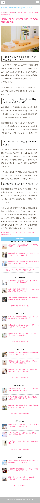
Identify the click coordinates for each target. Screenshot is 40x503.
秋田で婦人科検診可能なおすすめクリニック (16, 8)
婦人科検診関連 (10, 12)
